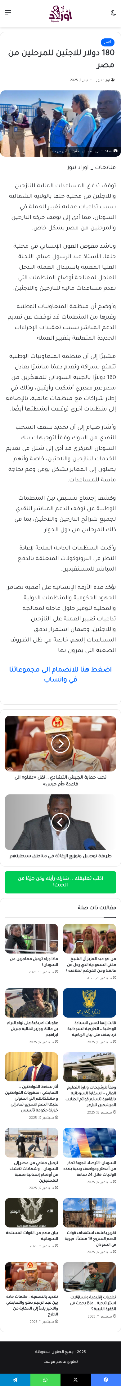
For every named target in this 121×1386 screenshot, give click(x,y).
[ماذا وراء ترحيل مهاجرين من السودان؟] (31, 939)
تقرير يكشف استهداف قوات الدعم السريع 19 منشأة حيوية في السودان (90, 1239)
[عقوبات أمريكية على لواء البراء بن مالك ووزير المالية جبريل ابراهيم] (31, 1002)
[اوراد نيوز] (60, 13)
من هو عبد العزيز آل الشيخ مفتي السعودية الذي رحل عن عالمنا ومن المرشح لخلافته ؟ (91, 965)
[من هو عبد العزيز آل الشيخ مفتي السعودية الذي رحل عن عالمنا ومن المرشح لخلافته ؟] (89, 939)
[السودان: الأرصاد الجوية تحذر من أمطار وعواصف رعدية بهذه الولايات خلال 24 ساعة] (89, 1143)
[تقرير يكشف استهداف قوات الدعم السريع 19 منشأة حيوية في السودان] (89, 1212)
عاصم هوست (54, 1362)
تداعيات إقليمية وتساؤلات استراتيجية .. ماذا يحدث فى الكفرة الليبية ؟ (93, 1304)
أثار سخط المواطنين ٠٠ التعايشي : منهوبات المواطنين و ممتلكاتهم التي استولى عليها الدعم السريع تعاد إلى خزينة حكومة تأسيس (31, 1099)
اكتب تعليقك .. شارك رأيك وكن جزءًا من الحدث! (60, 882)
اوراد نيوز (103, 80)
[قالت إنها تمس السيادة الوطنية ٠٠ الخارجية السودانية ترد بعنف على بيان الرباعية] (89, 1002)
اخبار (107, 42)
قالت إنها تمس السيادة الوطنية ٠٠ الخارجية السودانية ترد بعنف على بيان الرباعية (92, 1029)
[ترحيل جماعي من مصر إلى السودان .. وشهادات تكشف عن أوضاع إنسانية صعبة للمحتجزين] (31, 1143)
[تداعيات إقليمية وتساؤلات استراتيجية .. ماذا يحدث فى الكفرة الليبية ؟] (89, 1277)
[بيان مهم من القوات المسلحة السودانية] (31, 1212)
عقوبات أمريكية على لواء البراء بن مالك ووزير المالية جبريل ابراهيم (32, 1029)
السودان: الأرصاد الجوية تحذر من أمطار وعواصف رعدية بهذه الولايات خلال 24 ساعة (89, 1169)
